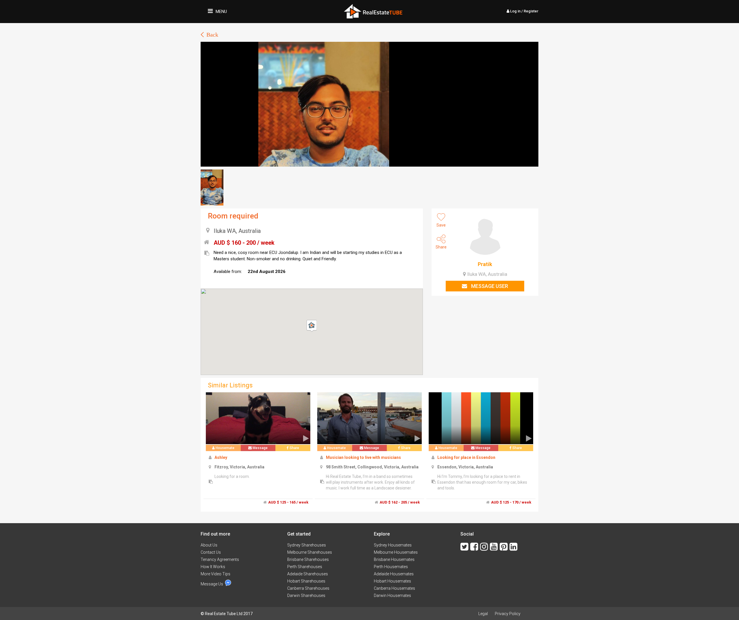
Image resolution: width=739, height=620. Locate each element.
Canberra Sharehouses (308, 588)
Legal (483, 613)
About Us (209, 545)
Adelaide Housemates (394, 574)
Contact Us (211, 552)
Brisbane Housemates (394, 559)
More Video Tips (215, 574)
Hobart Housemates (392, 581)
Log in (523, 11)
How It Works (213, 566)
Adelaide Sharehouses (307, 574)
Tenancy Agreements (220, 559)
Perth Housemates (391, 566)
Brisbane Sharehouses (308, 559)
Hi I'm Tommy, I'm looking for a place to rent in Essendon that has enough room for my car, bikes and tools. (482, 482)
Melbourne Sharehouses (309, 552)
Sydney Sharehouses (306, 545)
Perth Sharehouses (304, 566)
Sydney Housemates (393, 545)
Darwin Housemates (392, 595)
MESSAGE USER (489, 286)
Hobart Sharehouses (306, 581)
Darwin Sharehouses (306, 595)
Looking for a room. (232, 476)
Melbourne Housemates (396, 552)
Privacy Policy (507, 613)
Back (212, 34)
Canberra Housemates (394, 588)
